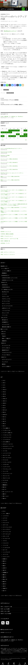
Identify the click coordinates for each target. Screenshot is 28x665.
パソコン (4, 545)
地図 (3, 577)
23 (14, 136)
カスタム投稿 (5, 441)
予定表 (3, 336)
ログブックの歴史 (5, 366)
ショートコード (6, 453)
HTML (4, 398)
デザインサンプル (6, 457)
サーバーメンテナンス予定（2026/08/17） (9, 162)
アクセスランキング (6, 352)
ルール (4, 482)
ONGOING (4, 284)
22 (10, 136)
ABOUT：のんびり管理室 (6, 613)
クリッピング (4, 324)
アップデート (5, 430)
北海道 (4, 588)
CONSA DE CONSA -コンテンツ (8, 277)
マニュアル (4, 361)
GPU (3, 396)
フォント (4, 471)
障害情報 (4, 273)
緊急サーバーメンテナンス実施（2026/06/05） (10, 207)
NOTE (2, 333)
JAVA (4, 400)
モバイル (4, 480)
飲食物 (4, 558)
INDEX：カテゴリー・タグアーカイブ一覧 (9, 238)
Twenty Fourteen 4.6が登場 (6, 152)
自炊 (3, 570)
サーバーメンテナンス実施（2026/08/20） (9, 159)
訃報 (3, 583)
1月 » (26, 139)
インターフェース (6, 437)
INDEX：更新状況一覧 (5, 240)
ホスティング (4, 303)
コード (4, 450)
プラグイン (8, 14)
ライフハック (5, 556)
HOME (2, 116)
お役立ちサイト (5, 308)
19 (25, 134)
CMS (4, 389)
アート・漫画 (5, 513)
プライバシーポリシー (4, 658)
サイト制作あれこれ (13, 116)
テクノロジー (5, 538)
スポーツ (4, 524)
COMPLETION (5, 287)
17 (17, 134)
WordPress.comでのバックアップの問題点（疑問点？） (12, 103)
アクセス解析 (5, 428)
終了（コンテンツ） (7, 491)
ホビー (4, 549)
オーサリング (4, 301)
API (3, 382)
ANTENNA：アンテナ (5, 243)
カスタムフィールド (7, 444)
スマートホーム (6, 533)
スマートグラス (6, 529)
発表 (3, 498)
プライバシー (5, 475)
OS (3, 405)
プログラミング (5, 298)
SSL (3, 419)
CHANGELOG (4, 275)
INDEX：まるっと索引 (5, 611)
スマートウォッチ (6, 527)
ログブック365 (5, 347)
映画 (3, 561)
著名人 (4, 579)
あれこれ (3, 317)
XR (3, 425)
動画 (3, 581)
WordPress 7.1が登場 (5, 155)
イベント (4, 315)
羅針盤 (3, 364)
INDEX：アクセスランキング (7, 236)
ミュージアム (5, 552)
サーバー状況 (4, 268)
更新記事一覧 (4, 350)
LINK (2, 331)
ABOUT (2, 357)
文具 (3, 586)
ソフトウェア (4, 310)
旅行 (3, 590)
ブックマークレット (7, 473)
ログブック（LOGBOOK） (8, 9)
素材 (3, 493)
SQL (3, 421)
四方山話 (4, 319)
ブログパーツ (5, 478)
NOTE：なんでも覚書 (5, 608)
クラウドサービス (6, 448)
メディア (4, 554)
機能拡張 (4, 484)
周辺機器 (4, 572)
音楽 (3, 563)
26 (25, 136)
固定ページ (3, 329)
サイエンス (5, 522)
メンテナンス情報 (5, 270)
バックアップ (6, 89)
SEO (3, 416)
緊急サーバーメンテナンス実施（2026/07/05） (10, 180)
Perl (3, 407)
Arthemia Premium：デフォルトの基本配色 (9, 99)
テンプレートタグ (6, 462)
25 (21, 136)
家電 (3, 565)
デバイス (4, 459)
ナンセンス (5, 543)
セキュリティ (5, 455)
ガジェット (4, 312)
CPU (3, 391)
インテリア (5, 515)
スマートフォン (6, 531)
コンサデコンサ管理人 (13, 21)
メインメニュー (26, 9)
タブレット (5, 536)
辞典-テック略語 (5, 338)
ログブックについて (6, 359)
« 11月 (2, 139)
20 (2, 136)
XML (3, 423)
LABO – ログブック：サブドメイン (8, 252)
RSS (3, 412)
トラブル (4, 464)
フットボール (5, 547)
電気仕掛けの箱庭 (5, 326)
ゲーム (4, 520)
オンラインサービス (6, 305)
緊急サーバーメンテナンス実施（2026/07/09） (10, 176)
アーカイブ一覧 (5, 354)
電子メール (5, 496)
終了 (3, 489)
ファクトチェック (6, 468)
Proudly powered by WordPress (14, 658)
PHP (3, 410)
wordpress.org (10, 92)
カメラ (4, 518)
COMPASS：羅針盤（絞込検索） (7, 233)
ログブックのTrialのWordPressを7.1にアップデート (11, 148)
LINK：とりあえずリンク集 (6, 606)
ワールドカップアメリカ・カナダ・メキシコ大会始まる (12, 190)
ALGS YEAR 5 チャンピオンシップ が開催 (9, 214)
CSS (3, 394)
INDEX (2, 343)
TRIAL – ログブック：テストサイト (8, 254)
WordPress (3, 14)
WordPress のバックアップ (10, 31)
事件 (3, 487)
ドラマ (4, 540)
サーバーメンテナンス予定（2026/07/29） (9, 169)
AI (3, 380)
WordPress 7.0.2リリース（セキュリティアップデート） (12, 173)
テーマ (3, 294)
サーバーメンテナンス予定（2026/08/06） (9, 166)
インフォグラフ (6, 439)
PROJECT (3, 282)
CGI (3, 387)
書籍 (3, 574)
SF (3, 511)
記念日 (4, 567)
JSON (4, 403)
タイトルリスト (5, 345)
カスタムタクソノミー (7, 446)
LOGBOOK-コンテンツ (6, 280)
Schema (4, 414)
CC (3, 385)
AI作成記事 (4, 322)
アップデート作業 (6, 432)
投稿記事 (6, 116)
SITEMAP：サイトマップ (6, 231)
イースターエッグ (6, 434)
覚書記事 (4, 340)
